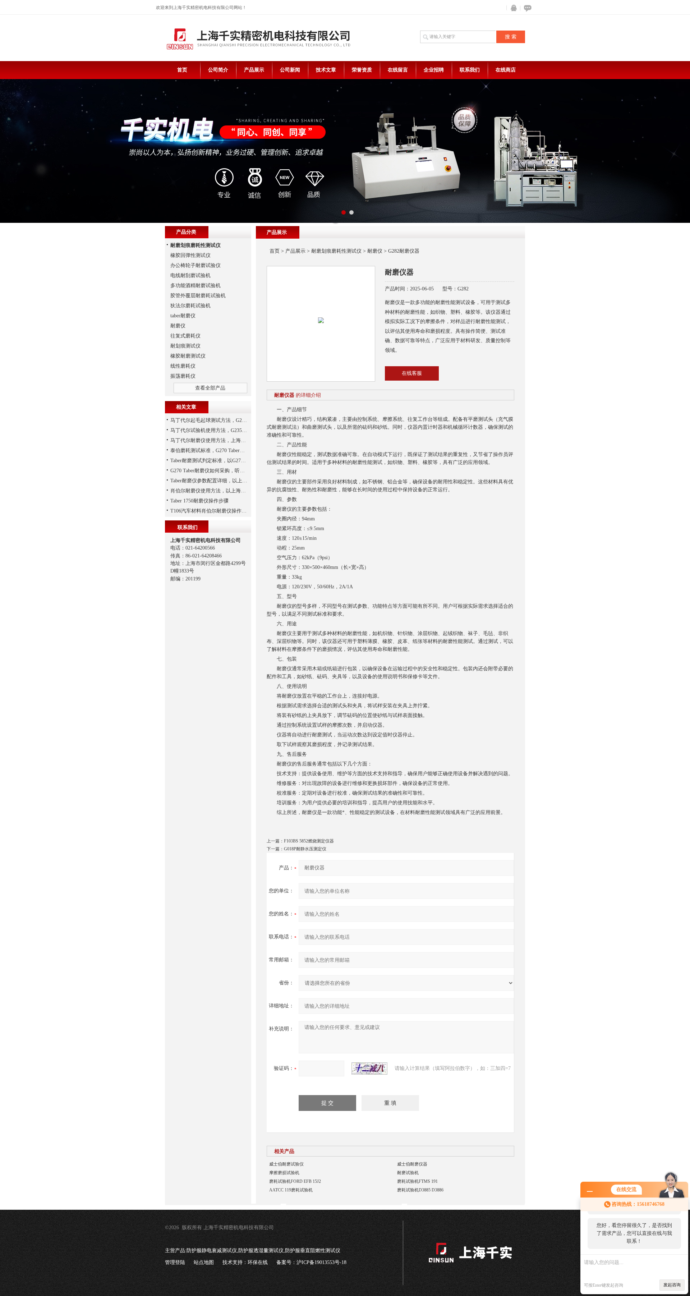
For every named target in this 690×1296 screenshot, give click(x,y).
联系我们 (470, 70)
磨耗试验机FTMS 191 (417, 1181)
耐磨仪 (374, 251)
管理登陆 (175, 1262)
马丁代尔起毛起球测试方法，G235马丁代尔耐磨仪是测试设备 (238, 420)
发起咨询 (672, 1284)
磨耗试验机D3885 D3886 (420, 1189)
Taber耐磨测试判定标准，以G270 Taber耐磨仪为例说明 (230, 460)
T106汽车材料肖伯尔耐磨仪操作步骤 (211, 511)
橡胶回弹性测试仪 (190, 255)
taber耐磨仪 (183, 315)
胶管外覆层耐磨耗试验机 (198, 295)
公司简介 (218, 70)
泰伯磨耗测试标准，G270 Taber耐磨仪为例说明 (222, 450)
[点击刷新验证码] (369, 1068)
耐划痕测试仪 (185, 346)
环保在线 (258, 1262)
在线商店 (506, 70)
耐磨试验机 (408, 1172)
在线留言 (398, 70)
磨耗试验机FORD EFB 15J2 (295, 1181)
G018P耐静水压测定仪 (305, 848)
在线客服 (412, 373)
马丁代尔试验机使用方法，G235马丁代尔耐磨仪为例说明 (233, 430)
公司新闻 (290, 70)
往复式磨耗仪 (185, 336)
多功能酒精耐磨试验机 (195, 285)
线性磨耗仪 (183, 366)
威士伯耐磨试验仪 (286, 1164)
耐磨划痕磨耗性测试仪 (336, 251)
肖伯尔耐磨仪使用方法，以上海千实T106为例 (221, 490)
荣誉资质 (362, 70)
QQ (512, 8)
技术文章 (326, 70)
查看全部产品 (210, 388)
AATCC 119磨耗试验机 (291, 1189)
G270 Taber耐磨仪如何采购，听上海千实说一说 (222, 470)
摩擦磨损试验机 (284, 1172)
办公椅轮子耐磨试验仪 (195, 265)
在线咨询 (526, 8)
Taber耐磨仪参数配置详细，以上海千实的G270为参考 (229, 480)
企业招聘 (434, 70)
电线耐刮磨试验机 (190, 275)
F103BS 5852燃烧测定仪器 (309, 841)
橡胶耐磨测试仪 (188, 356)
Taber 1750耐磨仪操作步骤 (199, 501)
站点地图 (204, 1262)
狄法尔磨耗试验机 (190, 305)
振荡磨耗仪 (183, 376)
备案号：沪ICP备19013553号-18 (311, 1262)
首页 (182, 70)
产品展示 (254, 70)
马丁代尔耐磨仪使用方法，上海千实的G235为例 (223, 440)
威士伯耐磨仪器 (412, 1164)
